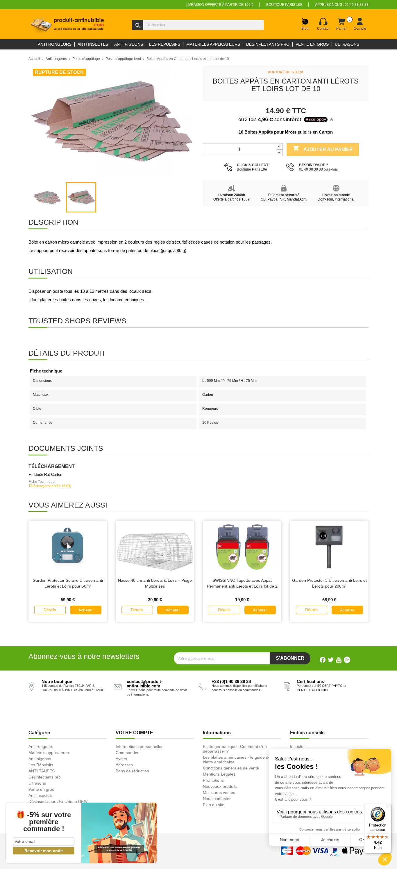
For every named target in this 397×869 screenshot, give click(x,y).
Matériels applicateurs (48, 752)
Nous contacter (217, 798)
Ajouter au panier (323, 148)
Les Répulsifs (40, 764)
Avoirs (121, 758)
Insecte (296, 746)
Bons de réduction (132, 771)
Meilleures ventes (219, 792)
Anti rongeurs (40, 746)
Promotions (213, 780)
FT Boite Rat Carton (45, 474)
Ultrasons (37, 783)
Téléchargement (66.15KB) (49, 486)
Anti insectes (40, 795)
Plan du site (213, 804)
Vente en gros (41, 789)
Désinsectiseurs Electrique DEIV (57, 801)
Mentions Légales (219, 774)
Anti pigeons (39, 758)
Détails (50, 609)
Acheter (85, 610)
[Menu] (387, 807)
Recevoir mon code (43, 850)
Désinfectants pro (44, 777)
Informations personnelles (139, 746)
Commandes (127, 752)
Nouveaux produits (220, 786)
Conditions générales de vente (231, 768)
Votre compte (134, 732)
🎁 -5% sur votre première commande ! (43, 821)
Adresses (124, 764)
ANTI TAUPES (41, 771)
